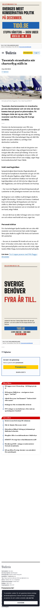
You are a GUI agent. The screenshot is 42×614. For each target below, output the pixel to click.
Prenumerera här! (8, 588)
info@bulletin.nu (12, 576)
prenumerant (19, 362)
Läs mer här (30, 598)
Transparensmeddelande (25, 47)
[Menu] (3, 52)
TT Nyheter (5, 72)
